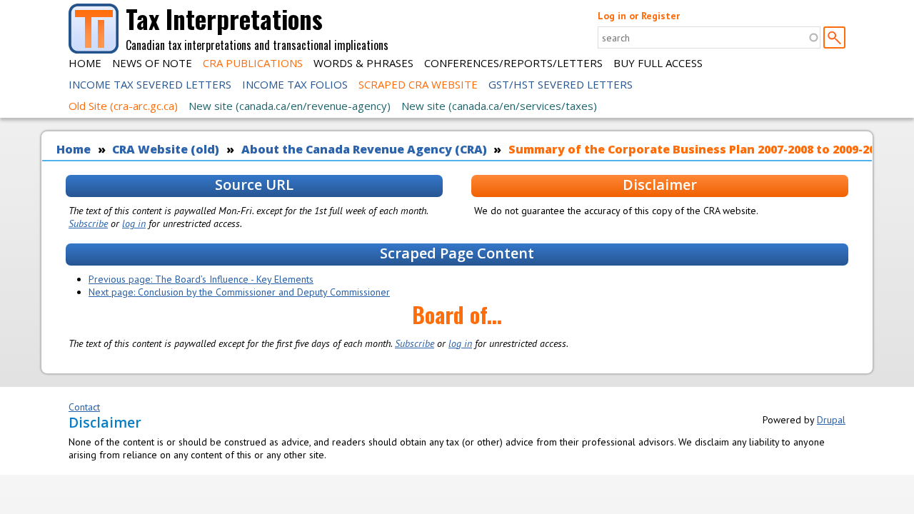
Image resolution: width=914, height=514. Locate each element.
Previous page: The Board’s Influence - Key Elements (201, 279)
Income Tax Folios (295, 84)
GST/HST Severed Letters (560, 84)
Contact (84, 406)
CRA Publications (253, 63)
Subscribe (88, 223)
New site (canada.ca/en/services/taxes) (499, 106)
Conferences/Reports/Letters (513, 63)
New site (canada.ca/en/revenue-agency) (290, 106)
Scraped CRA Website (418, 84)
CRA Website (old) (165, 149)
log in (134, 223)
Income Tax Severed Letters (150, 84)
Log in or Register (639, 15)
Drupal (831, 419)
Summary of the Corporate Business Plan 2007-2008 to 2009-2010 (698, 149)
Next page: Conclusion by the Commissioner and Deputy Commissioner (239, 292)
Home (85, 63)
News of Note (152, 63)
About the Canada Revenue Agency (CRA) (364, 149)
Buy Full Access (658, 63)
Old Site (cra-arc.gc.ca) (123, 106)
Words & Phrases (363, 63)
